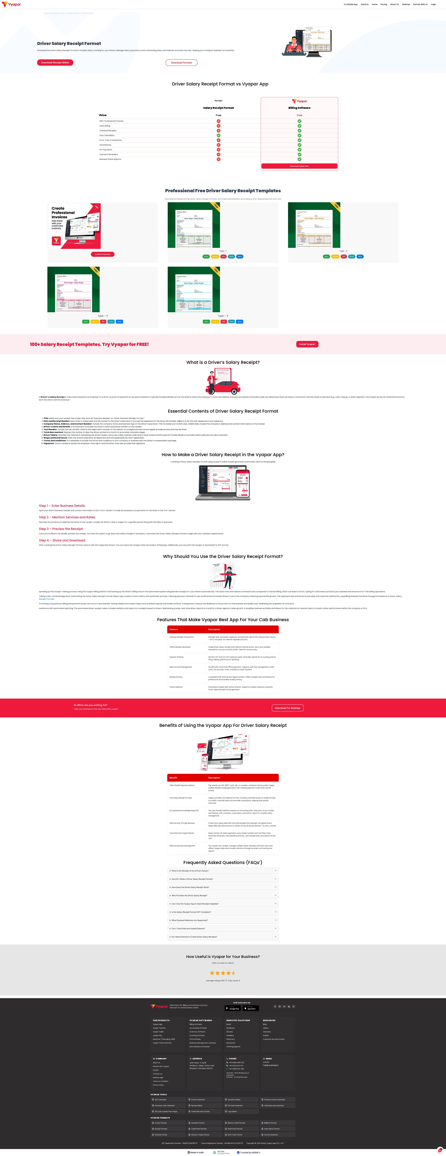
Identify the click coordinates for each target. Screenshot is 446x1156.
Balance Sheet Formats (236, 1123)
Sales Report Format (272, 1129)
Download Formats (181, 62)
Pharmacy (230, 1039)
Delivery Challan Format (200, 1135)
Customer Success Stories (273, 1039)
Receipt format (57, 13)
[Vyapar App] (11, 4)
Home (374, 4)
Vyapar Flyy (157, 1035)
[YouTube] (284, 1006)
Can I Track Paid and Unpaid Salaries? (188, 928)
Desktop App (158, 1077)
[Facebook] (275, 1006)
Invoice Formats (161, 1123)
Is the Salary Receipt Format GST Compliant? (191, 912)
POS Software (195, 1039)
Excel (231, 256)
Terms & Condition (160, 1081)
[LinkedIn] (289, 1006)
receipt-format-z (73, 13)
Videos (265, 1028)
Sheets (215, 256)
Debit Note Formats (235, 1129)
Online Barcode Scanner (200, 1111)
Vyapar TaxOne (159, 1028)
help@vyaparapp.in (271, 1065)
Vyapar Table (158, 1032)
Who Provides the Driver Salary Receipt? (189, 895)
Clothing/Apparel (233, 1046)
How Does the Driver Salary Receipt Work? (190, 887)
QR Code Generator (235, 1105)
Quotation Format (197, 1123)
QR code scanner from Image (166, 1111)
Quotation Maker (234, 1100)
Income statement (271, 1135)
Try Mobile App (351, 4)
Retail (228, 1024)
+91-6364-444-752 (236, 1062)
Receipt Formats (46, 599)
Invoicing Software (197, 1035)
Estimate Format (161, 1135)
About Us (394, 4)
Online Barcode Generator (274, 1105)
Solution (365, 4)
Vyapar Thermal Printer (162, 1043)
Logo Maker (232, 1111)
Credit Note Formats (199, 1129)
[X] (293, 1006)
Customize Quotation (102, 254)
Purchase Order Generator (165, 1105)
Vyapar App (157, 1024)
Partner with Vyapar (161, 1066)
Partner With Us (420, 4)
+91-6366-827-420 (236, 1069)
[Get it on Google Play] (232, 1008)
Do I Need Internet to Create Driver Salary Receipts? (194, 937)
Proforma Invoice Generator (274, 1100)
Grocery (229, 1032)
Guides (266, 1035)
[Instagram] (280, 1006)
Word (240, 256)
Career (156, 1070)
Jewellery (230, 1035)
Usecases (267, 1032)
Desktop (406, 4)
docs (206, 256)
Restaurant (230, 1043)
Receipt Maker (196, 1105)
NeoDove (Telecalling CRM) (164, 1039)
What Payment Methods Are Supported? (190, 920)
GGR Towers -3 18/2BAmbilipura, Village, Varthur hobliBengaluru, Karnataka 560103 (202, 1065)
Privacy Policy (158, 1085)
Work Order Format (235, 1135)
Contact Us (157, 1074)
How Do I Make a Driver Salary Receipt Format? (192, 879)
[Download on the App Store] (250, 1008)
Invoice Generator (198, 1100)
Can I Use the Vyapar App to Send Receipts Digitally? (195, 904)
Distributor (230, 1028)
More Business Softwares (200, 1046)
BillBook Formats (270, 1123)
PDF (223, 256)
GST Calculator (160, 1100)
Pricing (384, 4)
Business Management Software (203, 1043)
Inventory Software (197, 1032)
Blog (264, 1024)
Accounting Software (198, 1028)
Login (433, 4)
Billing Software (196, 1024)
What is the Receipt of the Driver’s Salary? (190, 871)
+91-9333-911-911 (236, 1066)
